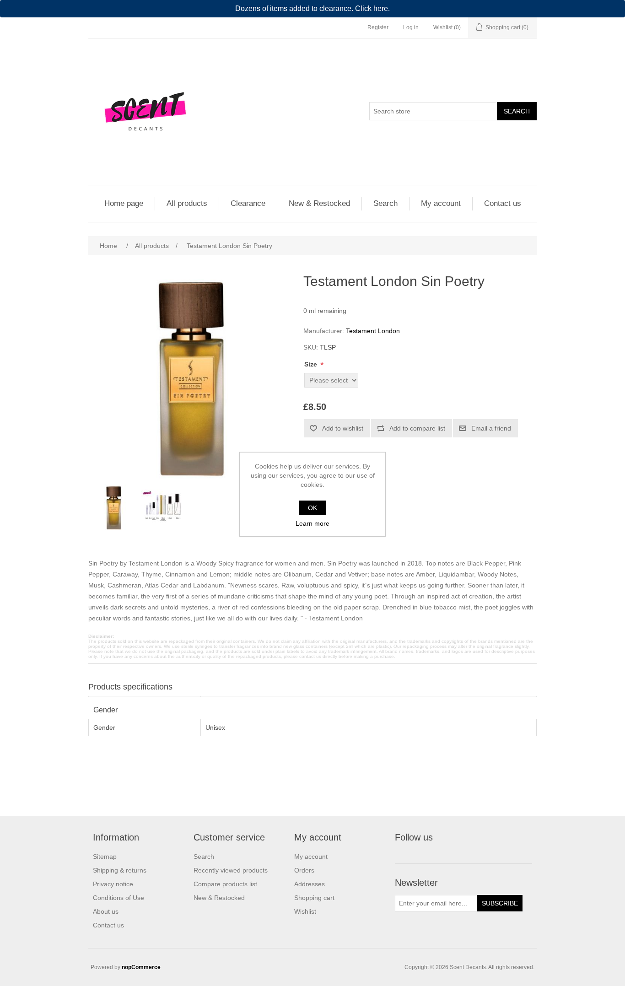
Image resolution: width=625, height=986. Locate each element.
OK (312, 508)
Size (311, 364)
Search (517, 111)
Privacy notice (113, 884)
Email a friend (491, 428)
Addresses (309, 884)
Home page (123, 203)
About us (106, 911)
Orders (304, 870)
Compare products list (225, 884)
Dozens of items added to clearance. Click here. (312, 8)
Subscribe (500, 903)
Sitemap (105, 856)
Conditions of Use (118, 897)
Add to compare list (417, 428)
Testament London (373, 330)
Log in (411, 27)
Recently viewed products (231, 870)
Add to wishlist (342, 428)
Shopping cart (314, 897)
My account (441, 203)
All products (187, 203)
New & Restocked (319, 203)
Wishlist (305, 911)
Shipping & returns (119, 870)
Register (377, 27)
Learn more (312, 523)
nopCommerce (141, 967)
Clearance (248, 203)
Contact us (502, 203)
